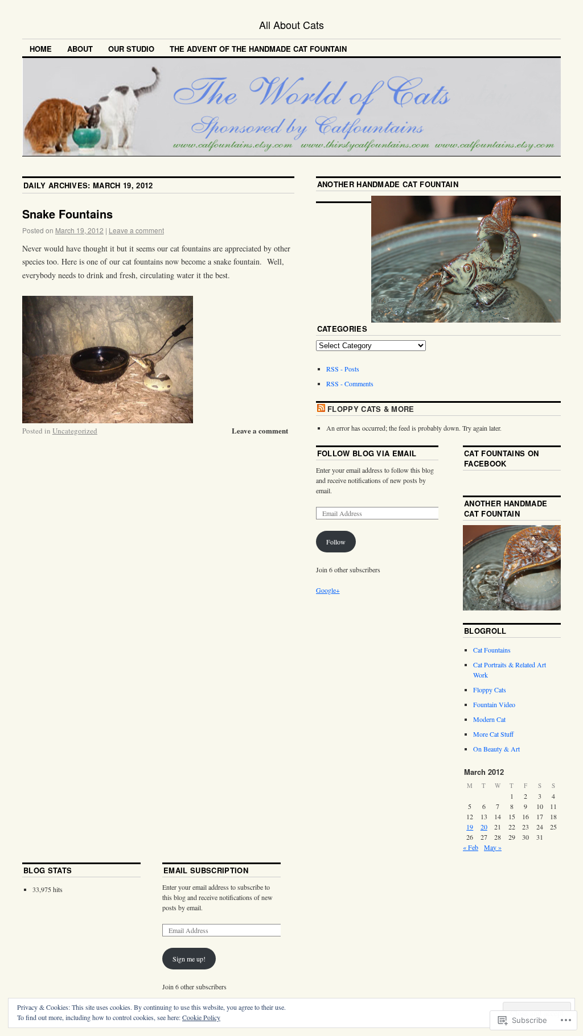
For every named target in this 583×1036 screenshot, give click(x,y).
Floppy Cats (489, 689)
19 (469, 826)
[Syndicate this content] (321, 408)
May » (493, 847)
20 (484, 826)
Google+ (328, 590)
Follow (336, 541)
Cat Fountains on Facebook (501, 458)
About (80, 48)
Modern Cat (489, 719)
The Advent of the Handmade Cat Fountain (258, 48)
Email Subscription (205, 870)
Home (41, 48)
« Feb (470, 847)
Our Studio (131, 48)
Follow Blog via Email (367, 453)
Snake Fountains (67, 213)
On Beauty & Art (496, 748)
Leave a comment (136, 230)
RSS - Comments (349, 383)
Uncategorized (74, 431)
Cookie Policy (201, 1017)
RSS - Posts (342, 368)
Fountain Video (494, 704)
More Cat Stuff (493, 733)
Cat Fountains (492, 649)
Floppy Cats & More (370, 408)
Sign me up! (189, 958)
